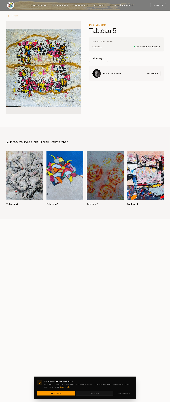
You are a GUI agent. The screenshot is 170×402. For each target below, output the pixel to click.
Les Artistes (60, 5)
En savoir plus (65, 387)
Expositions (39, 5)
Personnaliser (122, 393)
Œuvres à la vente (121, 5)
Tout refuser (95, 393)
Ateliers (99, 5)
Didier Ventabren (97, 25)
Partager (100, 59)
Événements (80, 5)
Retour (15, 16)
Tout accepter (56, 393)
